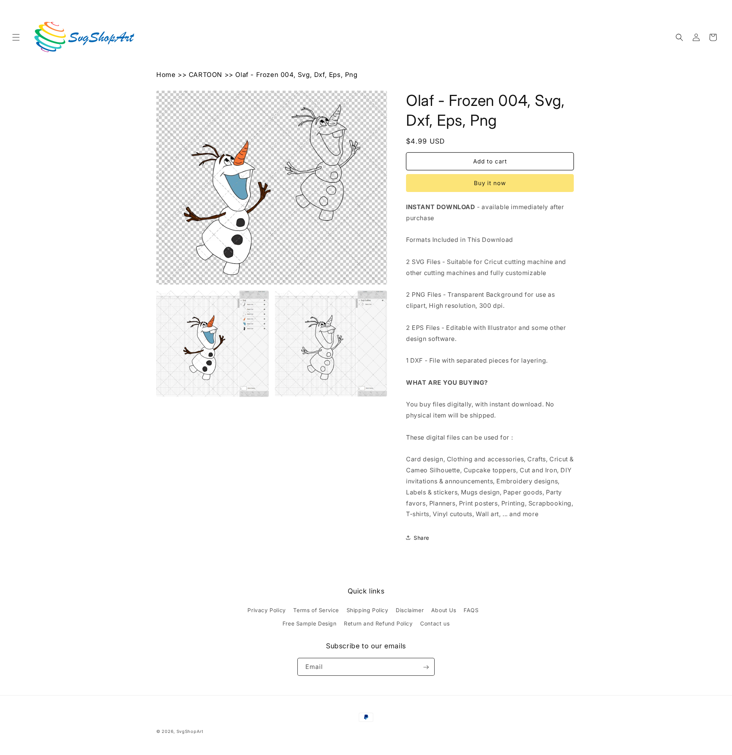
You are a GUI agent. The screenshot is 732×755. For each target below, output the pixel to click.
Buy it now (490, 183)
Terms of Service (316, 610)
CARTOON (205, 74)
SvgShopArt (190, 731)
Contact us (434, 623)
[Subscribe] (425, 667)
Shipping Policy (367, 610)
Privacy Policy (266, 610)
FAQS (471, 610)
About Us (443, 610)
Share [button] (421, 537)
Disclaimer (410, 610)
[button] (16, 37)
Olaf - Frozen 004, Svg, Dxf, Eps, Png (296, 74)
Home (165, 74)
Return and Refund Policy (378, 623)
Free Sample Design (310, 623)
